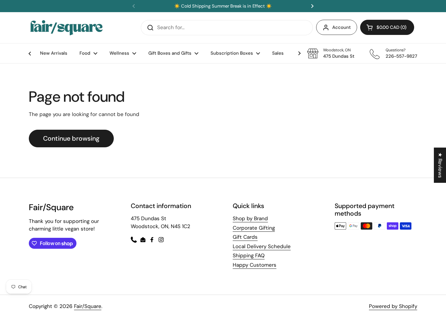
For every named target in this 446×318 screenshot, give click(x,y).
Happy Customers (254, 265)
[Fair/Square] (66, 27)
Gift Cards (245, 237)
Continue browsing (71, 138)
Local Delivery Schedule (262, 246)
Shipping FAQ (249, 255)
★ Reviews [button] (440, 165)
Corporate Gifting (254, 227)
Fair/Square (87, 306)
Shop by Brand (250, 218)
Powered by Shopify (393, 306)
